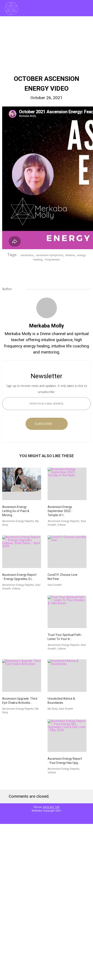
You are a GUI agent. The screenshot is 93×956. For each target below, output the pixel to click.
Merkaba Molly (46, 326)
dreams (70, 255)
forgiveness (52, 259)
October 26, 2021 (46, 97)
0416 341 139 (51, 807)
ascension (27, 255)
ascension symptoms (49, 255)
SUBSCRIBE (45, 424)
